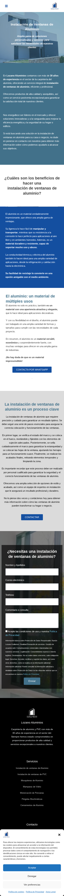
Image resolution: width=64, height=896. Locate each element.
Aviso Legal (51, 892)
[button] (59, 834)
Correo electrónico (14, 580)
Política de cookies (16, 892)
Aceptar (32, 867)
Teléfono (9, 595)
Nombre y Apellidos (15, 565)
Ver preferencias (32, 884)
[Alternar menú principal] (6, 6)
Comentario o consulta (16, 610)
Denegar (32, 876)
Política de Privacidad (35, 892)
